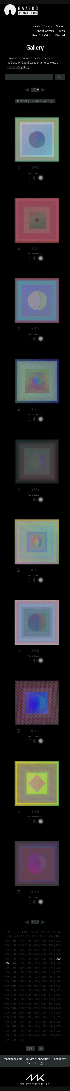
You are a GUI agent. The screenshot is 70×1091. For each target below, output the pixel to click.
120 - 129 (32, 940)
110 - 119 (17, 940)
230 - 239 (17, 954)
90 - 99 (48, 936)
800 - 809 (32, 1017)
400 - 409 (32, 972)
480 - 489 (32, 981)
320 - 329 (32, 963)
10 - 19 (16, 931)
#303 (35, 409)
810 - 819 (47, 1017)
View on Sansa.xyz (35, 173)
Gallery (48, 26)
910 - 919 (17, 1030)
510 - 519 (17, 985)
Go (60, 77)
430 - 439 (17, 976)
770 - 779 (47, 1012)
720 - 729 (32, 1008)
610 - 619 (47, 994)
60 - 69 (14, 936)
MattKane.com (13, 1058)
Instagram (59, 1058)
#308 (35, 811)
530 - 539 (47, 985)
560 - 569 (32, 990)
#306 (35, 650)
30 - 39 (40, 931)
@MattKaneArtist (38, 1058)
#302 (35, 328)
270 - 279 (17, 958)
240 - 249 (32, 954)
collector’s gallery (18, 67)
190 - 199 (17, 949)
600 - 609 (32, 994)
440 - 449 (32, 976)
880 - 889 (32, 1026)
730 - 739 (47, 1008)
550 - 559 (17, 990)
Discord (60, 35)
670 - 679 (17, 1003)
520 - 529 (32, 985)
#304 (35, 489)
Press (61, 31)
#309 (35, 891)
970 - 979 (47, 1035)
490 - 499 (47, 981)
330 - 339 (47, 963)
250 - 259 (47, 954)
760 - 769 (32, 1012)
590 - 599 (17, 994)
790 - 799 (17, 1017)
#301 (35, 248)
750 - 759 (17, 1012)
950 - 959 (17, 1035)
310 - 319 (17, 963)
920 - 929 (32, 1030)
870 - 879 (17, 1026)
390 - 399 (17, 972)
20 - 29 (28, 931)
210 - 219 (47, 949)
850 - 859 (47, 1021)
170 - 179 (47, 945)
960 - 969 (32, 1035)
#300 (35, 167)
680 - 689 (32, 1003)
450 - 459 (47, 976)
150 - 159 (17, 945)
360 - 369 (32, 967)
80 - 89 (37, 936)
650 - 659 (47, 999)
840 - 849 (32, 1021)
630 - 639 (17, 999)
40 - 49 (51, 931)
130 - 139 (47, 940)
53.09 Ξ (49, 892)
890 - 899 (47, 1026)
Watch (36, 26)
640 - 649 (32, 999)
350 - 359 (17, 967)
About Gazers (45, 31)
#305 (35, 570)
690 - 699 (47, 1003)
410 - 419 (47, 972)
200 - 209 (32, 949)
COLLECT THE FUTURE (35, 1084)
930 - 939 (47, 1030)
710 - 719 (17, 1008)
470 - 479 (17, 981)
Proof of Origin (42, 35)
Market (60, 26)
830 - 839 (17, 1021)
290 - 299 (47, 958)
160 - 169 (32, 945)
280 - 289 (32, 958)
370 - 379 (47, 967)
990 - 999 (17, 1039)
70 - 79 (25, 936)
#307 (35, 731)
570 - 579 (47, 990)
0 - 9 (7, 931)
